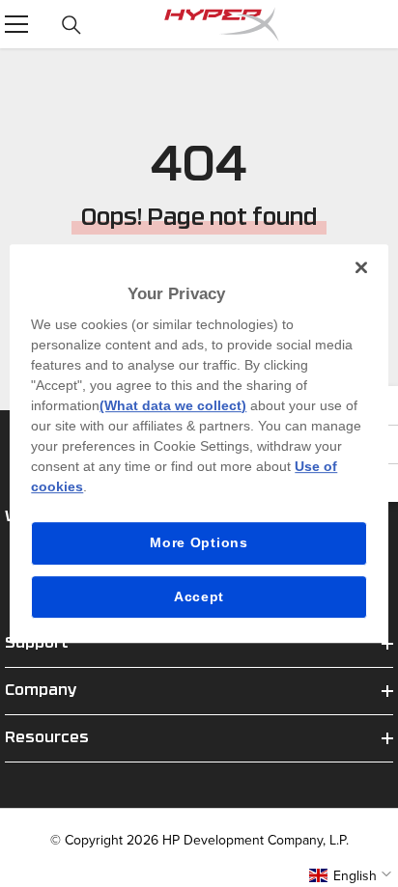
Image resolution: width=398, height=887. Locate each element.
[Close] (361, 267)
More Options (198, 542)
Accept (199, 596)
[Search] (71, 25)
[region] (198, 444)
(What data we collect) (173, 405)
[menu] (16, 24)
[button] (352, 875)
